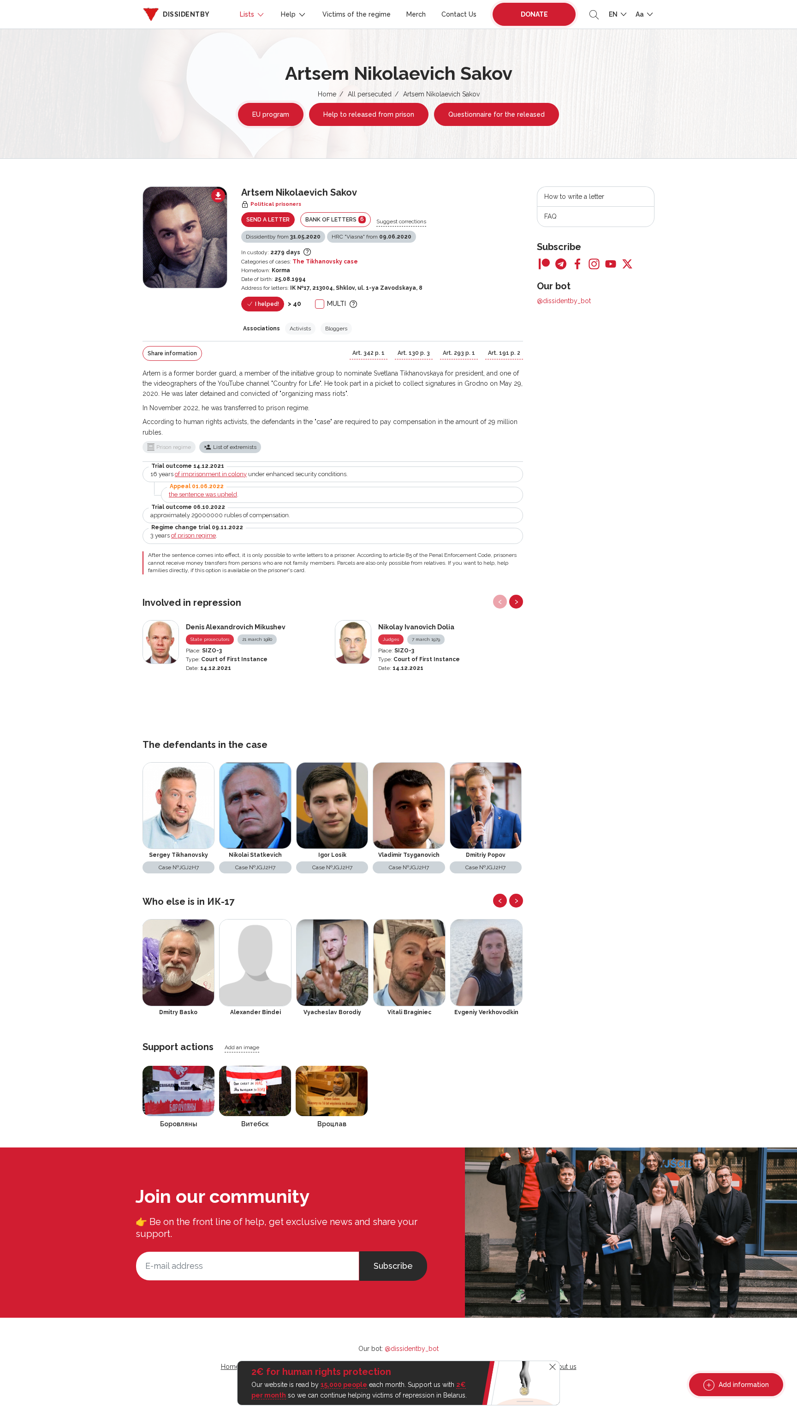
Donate (534, 14)
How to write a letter (574, 196)
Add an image (242, 1047)
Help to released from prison (368, 114)
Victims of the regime (356, 14)
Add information (743, 1384)
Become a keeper (185, 299)
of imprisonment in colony (211, 474)
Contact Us (458, 14)
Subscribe (393, 1266)
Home (327, 94)
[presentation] (500, 602)
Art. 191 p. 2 (504, 353)
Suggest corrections (401, 221)
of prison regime (193, 535)
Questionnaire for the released (496, 114)
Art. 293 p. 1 (459, 353)
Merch (416, 14)
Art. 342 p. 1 (368, 353)
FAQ (550, 216)
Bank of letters (334, 219)
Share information (172, 353)
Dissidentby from (283, 236)
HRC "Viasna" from (371, 236)
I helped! (266, 304)
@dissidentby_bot (564, 301)
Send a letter (268, 219)
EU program (270, 114)
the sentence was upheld (203, 494)
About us (563, 1366)
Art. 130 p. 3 (414, 353)
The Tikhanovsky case (325, 261)
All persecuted (370, 94)
